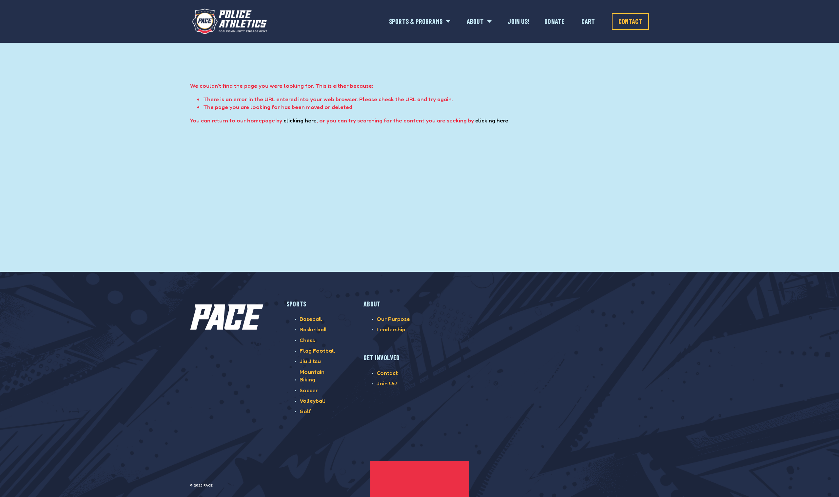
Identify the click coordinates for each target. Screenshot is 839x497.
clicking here (300, 120)
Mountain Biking (312, 375)
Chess (307, 340)
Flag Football (317, 350)
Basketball (313, 329)
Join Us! (518, 21)
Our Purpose (393, 318)
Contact (630, 21)
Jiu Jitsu (310, 361)
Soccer (309, 390)
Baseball (311, 318)
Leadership (391, 329)
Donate (554, 21)
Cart (588, 21)
